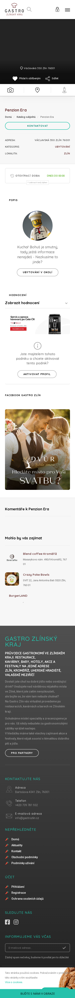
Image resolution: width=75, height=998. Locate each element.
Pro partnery (22, 752)
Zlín (67, 153)
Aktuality (16, 845)
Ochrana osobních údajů (27, 898)
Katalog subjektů (26, 117)
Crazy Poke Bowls (36, 574)
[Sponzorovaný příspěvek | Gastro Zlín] (37, 323)
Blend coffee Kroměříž (40, 554)
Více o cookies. (14, 982)
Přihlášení (17, 886)
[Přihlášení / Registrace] (57, 9)
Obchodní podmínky (24, 857)
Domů (8, 117)
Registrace (18, 892)
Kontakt (16, 851)
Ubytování (62, 146)
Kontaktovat (37, 125)
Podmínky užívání (22, 863)
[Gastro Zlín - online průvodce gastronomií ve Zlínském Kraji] (14, 9)
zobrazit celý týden (38, 183)
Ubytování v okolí (37, 272)
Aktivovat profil (37, 374)
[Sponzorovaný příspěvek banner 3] (37, 449)
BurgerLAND (18, 596)
